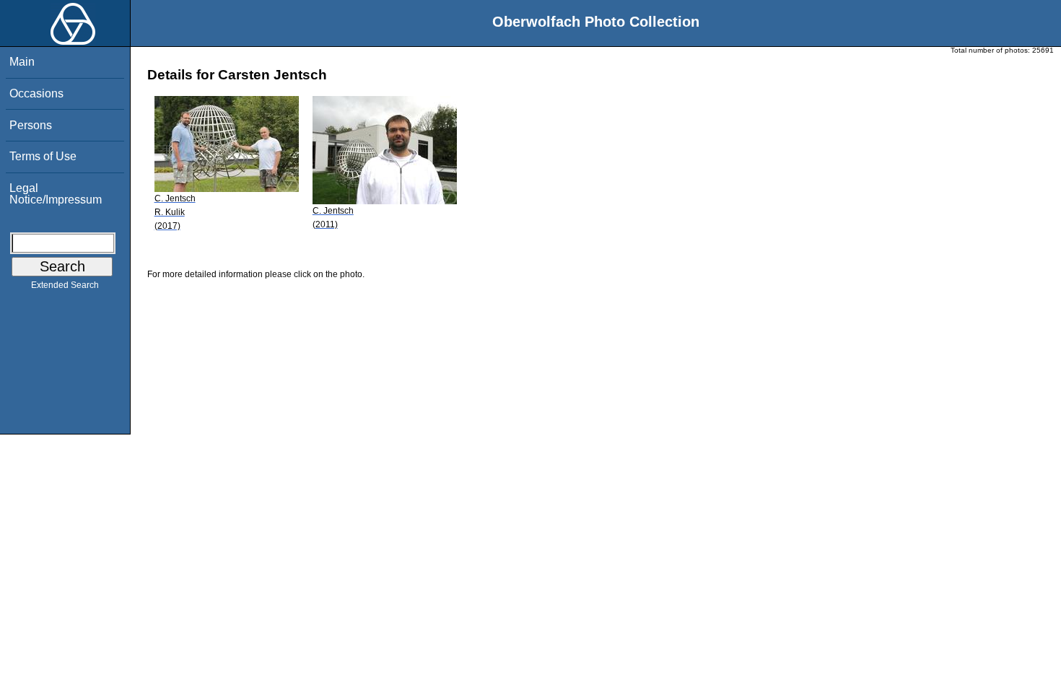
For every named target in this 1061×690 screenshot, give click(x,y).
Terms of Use (43, 156)
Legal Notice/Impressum (55, 194)
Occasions (36, 93)
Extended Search (65, 285)
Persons (30, 125)
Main (22, 62)
